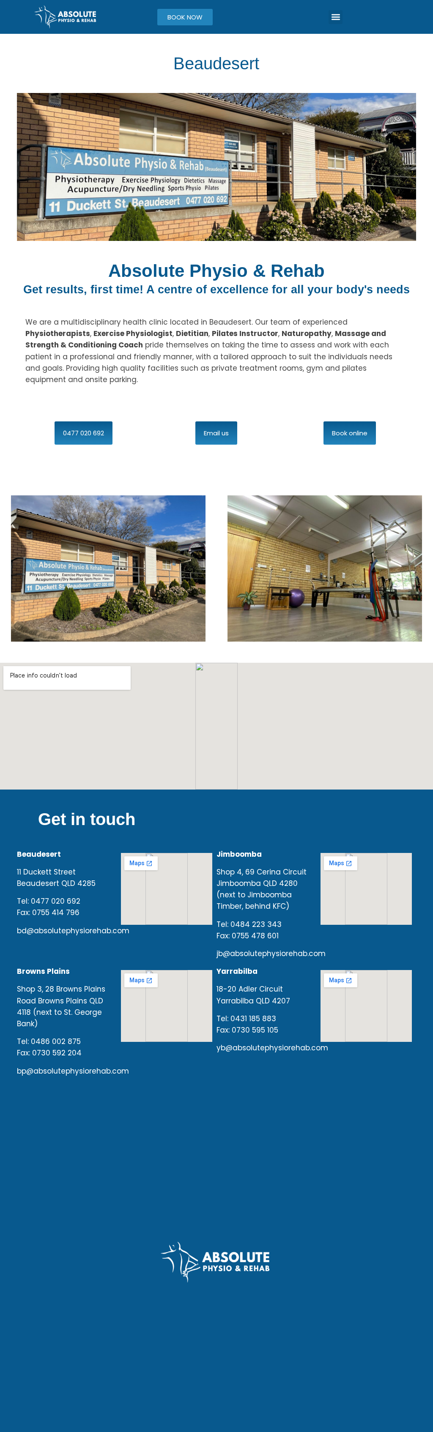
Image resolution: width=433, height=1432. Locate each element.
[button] (336, 17)
